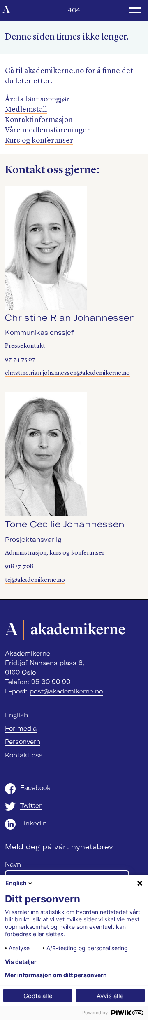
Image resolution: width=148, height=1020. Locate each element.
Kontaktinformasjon (39, 120)
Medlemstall (26, 109)
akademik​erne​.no (54, 71)
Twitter (31, 805)
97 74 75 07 (20, 360)
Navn (13, 864)
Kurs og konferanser (39, 140)
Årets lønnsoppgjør (37, 99)
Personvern (22, 741)
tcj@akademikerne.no (35, 580)
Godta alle (38, 996)
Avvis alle (110, 996)
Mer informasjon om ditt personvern (56, 975)
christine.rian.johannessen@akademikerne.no (67, 373)
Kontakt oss (24, 755)
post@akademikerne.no (66, 691)
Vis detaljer (21, 962)
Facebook (35, 788)
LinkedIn (33, 823)
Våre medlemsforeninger (47, 130)
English (16, 715)
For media (21, 728)
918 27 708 (19, 567)
